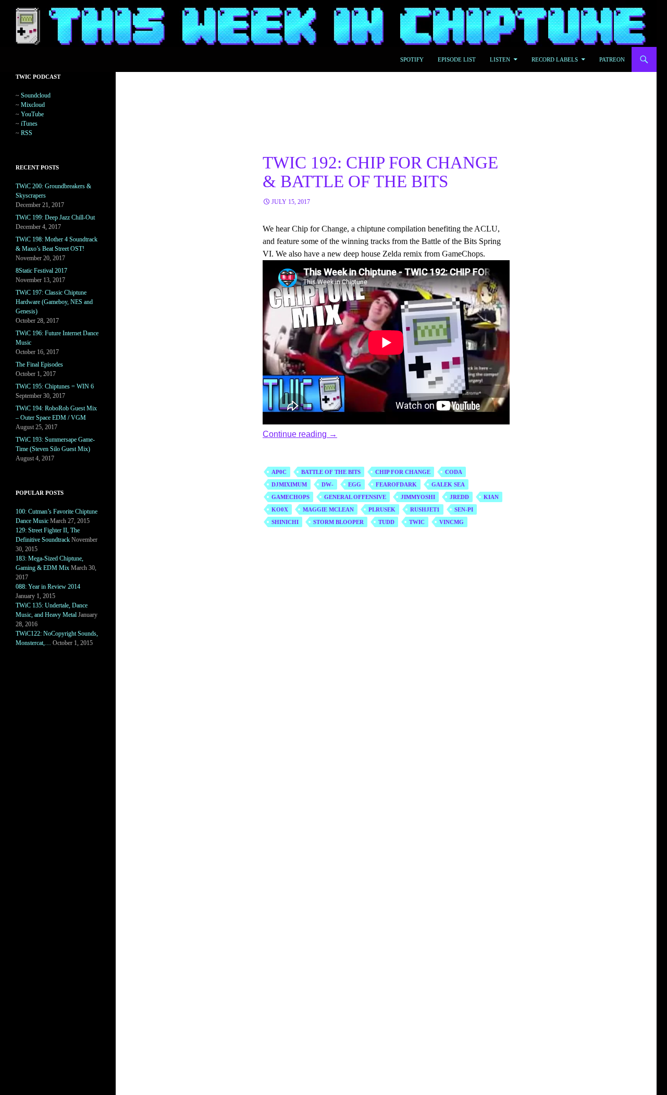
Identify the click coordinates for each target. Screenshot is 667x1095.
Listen (500, 59)
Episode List (457, 59)
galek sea (448, 484)
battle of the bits (331, 472)
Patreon (612, 59)
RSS (26, 133)
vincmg (451, 522)
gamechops (290, 497)
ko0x (279, 509)
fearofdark (396, 484)
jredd (459, 497)
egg (354, 484)
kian (491, 497)
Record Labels (555, 59)
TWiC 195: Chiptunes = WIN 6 (55, 386)
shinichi (285, 522)
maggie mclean (328, 509)
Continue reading (300, 434)
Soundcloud (36, 95)
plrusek (382, 509)
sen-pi (463, 509)
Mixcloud (33, 104)
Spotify (412, 59)
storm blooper (338, 522)
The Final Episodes (39, 364)
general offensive (355, 497)
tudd (386, 522)
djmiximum (289, 484)
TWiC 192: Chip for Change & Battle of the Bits (380, 172)
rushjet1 (425, 509)
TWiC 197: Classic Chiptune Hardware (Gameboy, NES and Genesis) (54, 302)
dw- (328, 484)
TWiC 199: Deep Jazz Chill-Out (55, 217)
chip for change (402, 472)
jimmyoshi (418, 497)
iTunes (29, 123)
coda (453, 472)
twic (417, 522)
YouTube (32, 114)
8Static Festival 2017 (41, 270)
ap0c (279, 472)
